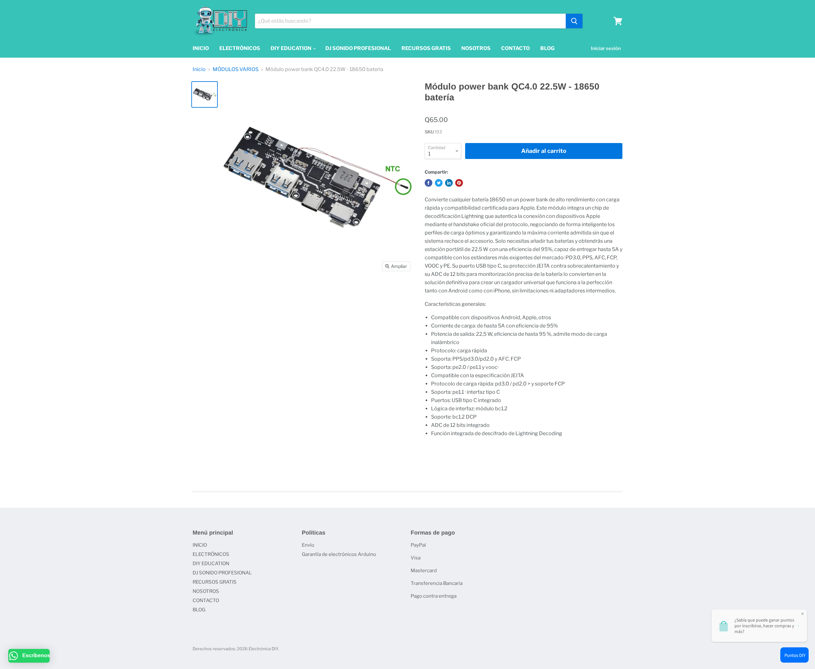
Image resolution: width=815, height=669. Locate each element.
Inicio (199, 69)
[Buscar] (574, 21)
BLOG (547, 48)
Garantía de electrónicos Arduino (339, 554)
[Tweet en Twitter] (439, 183)
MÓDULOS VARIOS (236, 69)
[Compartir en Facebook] (428, 183)
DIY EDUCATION (291, 48)
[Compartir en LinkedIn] (449, 183)
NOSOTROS (476, 48)
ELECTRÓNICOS (239, 48)
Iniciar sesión (606, 48)
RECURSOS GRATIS (426, 48)
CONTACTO (515, 48)
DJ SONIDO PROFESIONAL (358, 48)
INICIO (201, 48)
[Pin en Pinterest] (459, 183)
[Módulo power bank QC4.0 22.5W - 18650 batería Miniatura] (204, 94)
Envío (308, 545)
